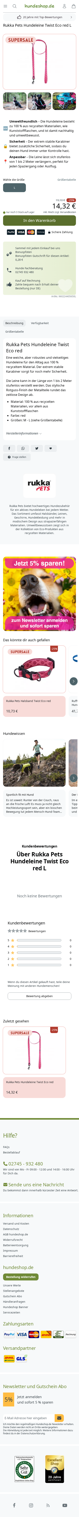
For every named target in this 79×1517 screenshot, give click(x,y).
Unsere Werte (12, 1285)
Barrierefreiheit (13, 1256)
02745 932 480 (24, 272)
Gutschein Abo (12, 1296)
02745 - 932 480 (25, 1164)
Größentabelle (67, 179)
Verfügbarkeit (40, 323)
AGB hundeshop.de (15, 1234)
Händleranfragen (14, 1301)
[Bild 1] (39, 61)
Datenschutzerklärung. (33, 1433)
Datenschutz (11, 1229)
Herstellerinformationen (22, 433)
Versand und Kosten (16, 1223)
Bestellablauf (11, 1152)
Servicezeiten (11, 1312)
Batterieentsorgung (15, 1245)
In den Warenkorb (39, 220)
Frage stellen (19, 457)
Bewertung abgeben (39, 996)
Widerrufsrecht (13, 1240)
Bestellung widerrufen (20, 1277)
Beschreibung (14, 323)
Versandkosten (68, 212)
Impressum (10, 1250)
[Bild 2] (14, 101)
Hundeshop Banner (15, 1307)
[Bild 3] (39, 101)
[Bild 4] (64, 101)
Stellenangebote (13, 1291)
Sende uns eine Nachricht (36, 1184)
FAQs (6, 1147)
